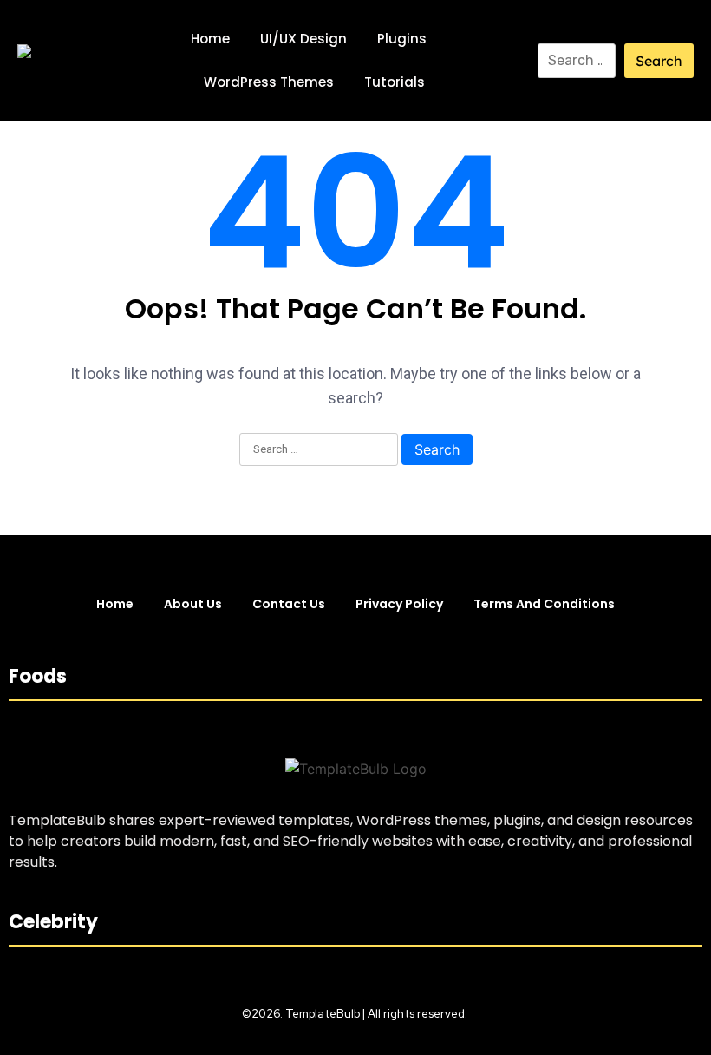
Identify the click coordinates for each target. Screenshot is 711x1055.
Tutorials (394, 82)
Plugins (402, 38)
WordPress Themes (269, 82)
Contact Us (288, 604)
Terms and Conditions (544, 604)
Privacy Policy (399, 604)
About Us (193, 604)
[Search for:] (577, 60)
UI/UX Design (303, 38)
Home (210, 38)
